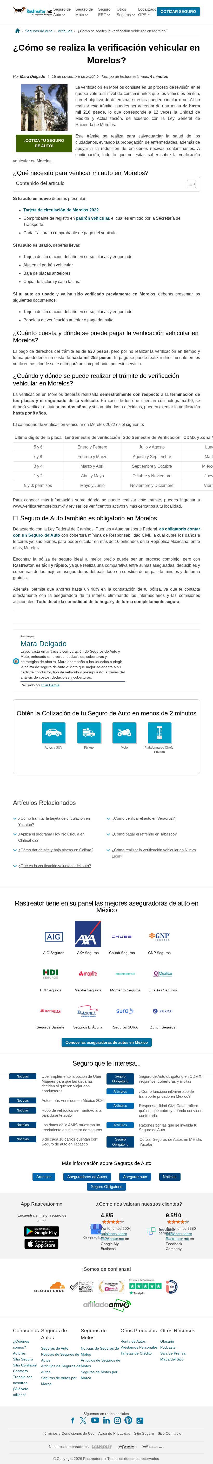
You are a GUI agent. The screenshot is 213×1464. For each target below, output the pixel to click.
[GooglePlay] (41, 1231)
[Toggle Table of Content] (189, 184)
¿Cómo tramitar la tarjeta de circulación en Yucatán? (54, 821)
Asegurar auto (135, 1177)
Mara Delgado (44, 644)
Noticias (170, 1177)
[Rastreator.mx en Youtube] (95, 1420)
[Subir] (203, 1454)
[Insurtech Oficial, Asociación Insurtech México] (171, 1287)
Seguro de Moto (84, 12)
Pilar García (50, 685)
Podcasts (167, 1347)
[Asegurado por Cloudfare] (50, 1287)
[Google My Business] (96, 1231)
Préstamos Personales (139, 1347)
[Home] (17, 31)
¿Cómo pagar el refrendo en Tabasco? (144, 834)
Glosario (167, 1341)
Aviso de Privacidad (114, 1433)
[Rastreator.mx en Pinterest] (128, 1420)
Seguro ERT (104, 12)
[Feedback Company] (161, 1231)
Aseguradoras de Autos (87, 1177)
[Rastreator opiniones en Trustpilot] (145, 1287)
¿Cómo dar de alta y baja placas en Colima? (55, 850)
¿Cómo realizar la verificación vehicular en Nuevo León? (154, 853)
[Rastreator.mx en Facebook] (72, 1420)
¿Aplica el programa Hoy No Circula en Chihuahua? (51, 837)
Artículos (43, 1177)
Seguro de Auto (62, 12)
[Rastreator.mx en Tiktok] (140, 1420)
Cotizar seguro (178, 11)
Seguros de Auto (54, 1348)
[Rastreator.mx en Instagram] (117, 1420)
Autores (19, 1353)
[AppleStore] (41, 1244)
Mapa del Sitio (172, 1359)
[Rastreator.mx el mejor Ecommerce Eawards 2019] (111, 1287)
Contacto (20, 1371)
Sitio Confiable (25, 1365)
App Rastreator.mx (41, 1204)
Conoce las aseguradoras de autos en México (106, 1042)
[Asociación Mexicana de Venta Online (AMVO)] (107, 1305)
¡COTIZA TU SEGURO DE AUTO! (44, 143)
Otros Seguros (124, 12)
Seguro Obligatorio (106, 1187)
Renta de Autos (133, 1341)
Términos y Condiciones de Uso (68, 1433)
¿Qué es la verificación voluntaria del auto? (54, 866)
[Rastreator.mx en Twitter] (84, 1420)
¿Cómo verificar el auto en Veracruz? (143, 818)
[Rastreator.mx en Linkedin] (106, 1420)
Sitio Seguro (23, 1359)
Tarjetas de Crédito (136, 1353)
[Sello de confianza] (82, 1287)
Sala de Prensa (172, 1353)
